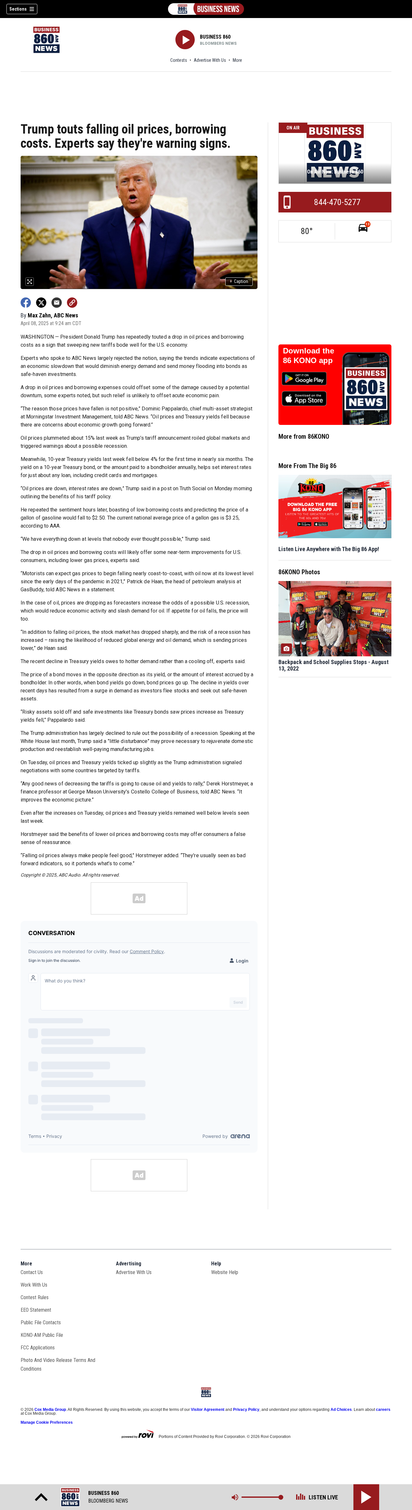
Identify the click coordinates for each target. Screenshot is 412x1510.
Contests (178, 60)
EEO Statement (36, 1310)
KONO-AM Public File (42, 1335)
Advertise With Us (210, 60)
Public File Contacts (41, 1322)
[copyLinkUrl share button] (72, 302)
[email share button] (57, 302)
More (237, 60)
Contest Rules (35, 1297)
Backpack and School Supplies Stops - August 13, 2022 (333, 665)
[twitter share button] (41, 302)
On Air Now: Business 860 (335, 172)
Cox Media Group (50, 1409)
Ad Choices (341, 1409)
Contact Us (32, 1272)
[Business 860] (206, 9)
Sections (18, 9)
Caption (239, 281)
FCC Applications (38, 1348)
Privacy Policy (246, 1409)
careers (383, 1409)
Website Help (224, 1272)
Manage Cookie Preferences (47, 1422)
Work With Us (34, 1285)
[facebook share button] (26, 302)
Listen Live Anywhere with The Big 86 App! (328, 549)
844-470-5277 (337, 202)
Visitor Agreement (207, 1409)
